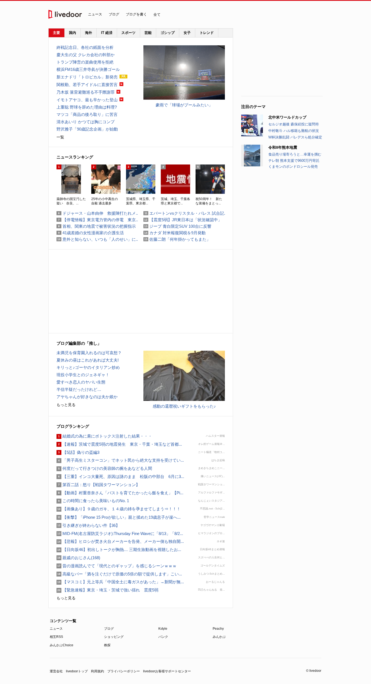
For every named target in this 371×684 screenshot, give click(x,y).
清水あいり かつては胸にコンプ (85, 121)
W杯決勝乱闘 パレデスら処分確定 (295, 137)
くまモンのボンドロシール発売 (293, 166)
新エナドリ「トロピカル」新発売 (87, 77)
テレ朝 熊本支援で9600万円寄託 (293, 161)
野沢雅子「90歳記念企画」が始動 (87, 129)
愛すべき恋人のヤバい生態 (80, 382)
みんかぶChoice (61, 645)
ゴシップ (168, 33)
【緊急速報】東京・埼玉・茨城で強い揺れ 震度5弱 (109, 590)
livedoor (65, 14)
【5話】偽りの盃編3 (77, 452)
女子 (187, 33)
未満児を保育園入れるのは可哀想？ (89, 352)
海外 (88, 33)
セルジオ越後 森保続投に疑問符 (293, 124)
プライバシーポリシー (123, 671)
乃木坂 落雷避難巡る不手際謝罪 (85, 92)
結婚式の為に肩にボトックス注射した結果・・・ (104, 436)
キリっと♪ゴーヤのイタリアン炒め (88, 367)
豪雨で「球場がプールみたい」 (184, 105)
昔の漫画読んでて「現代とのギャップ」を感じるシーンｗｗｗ (116, 566)
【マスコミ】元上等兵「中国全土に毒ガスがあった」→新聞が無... (120, 582)
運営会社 (56, 671)
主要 (56, 33)
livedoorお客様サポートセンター (167, 671)
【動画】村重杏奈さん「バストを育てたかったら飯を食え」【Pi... (119, 493)
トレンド (207, 33)
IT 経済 (106, 33)
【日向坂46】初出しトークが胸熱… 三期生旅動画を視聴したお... (118, 549)
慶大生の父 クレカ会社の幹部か (85, 54)
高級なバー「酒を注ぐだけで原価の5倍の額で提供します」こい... (119, 574)
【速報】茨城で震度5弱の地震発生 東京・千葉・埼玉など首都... (119, 444)
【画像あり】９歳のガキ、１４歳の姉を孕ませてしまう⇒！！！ (118, 509)
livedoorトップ (77, 671)
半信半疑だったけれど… (78, 389)
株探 (107, 645)
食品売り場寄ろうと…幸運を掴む (294, 154)
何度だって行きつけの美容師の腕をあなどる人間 (104, 468)
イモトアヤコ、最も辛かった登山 (87, 99)
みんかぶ (219, 637)
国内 (72, 33)
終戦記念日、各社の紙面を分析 (85, 47)
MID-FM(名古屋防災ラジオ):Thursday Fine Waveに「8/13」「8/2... (119, 533)
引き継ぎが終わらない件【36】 (88, 525)
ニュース (95, 14)
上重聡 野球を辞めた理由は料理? (86, 107)
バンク (163, 637)
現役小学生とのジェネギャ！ (82, 374)
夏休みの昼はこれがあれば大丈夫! (87, 360)
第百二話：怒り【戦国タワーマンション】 (98, 485)
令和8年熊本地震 (282, 147)
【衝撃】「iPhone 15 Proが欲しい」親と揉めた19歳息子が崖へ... (118, 517)
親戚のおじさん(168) (78, 558)
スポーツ (128, 33)
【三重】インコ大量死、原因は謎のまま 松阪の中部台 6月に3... (120, 476)
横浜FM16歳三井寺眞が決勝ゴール (88, 69)
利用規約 (97, 671)
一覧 (60, 137)
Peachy (218, 629)
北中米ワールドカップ (287, 117)
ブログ (114, 14)
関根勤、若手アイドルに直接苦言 (87, 84)
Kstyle (162, 629)
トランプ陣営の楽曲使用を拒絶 (85, 62)
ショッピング (114, 637)
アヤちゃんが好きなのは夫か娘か (87, 396)
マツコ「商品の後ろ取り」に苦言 (87, 114)
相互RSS (56, 637)
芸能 (148, 33)
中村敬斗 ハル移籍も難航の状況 (293, 131)
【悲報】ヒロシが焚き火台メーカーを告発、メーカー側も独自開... (120, 541)
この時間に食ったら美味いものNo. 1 (92, 501)
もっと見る (66, 405)
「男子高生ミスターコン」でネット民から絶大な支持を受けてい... (120, 460)
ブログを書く (136, 14)
